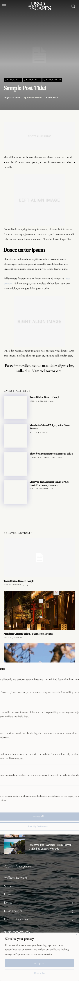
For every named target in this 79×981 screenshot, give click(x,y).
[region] (39, 957)
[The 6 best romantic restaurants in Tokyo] (15, 464)
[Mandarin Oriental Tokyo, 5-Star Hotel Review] (15, 436)
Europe (33, 401)
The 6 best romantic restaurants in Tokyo (51, 453)
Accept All (39, 963)
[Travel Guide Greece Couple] (15, 407)
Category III (52, 79)
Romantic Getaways (39, 458)
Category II (32, 79)
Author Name (34, 97)
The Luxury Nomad (39, 489)
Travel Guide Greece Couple (45, 397)
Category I (13, 79)
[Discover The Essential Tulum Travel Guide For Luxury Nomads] (15, 492)
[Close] (76, 934)
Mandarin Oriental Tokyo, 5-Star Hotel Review (50, 427)
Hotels (33, 433)
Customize (39, 973)
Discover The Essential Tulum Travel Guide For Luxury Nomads (49, 483)
